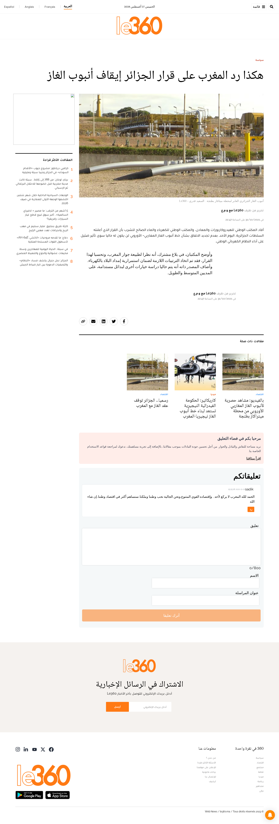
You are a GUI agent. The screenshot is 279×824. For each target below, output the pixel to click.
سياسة (260, 60)
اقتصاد (260, 762)
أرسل (117, 706)
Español (9, 6)
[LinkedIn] (26, 749)
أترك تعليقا (171, 615)
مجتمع (260, 767)
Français (50, 6)
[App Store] (57, 794)
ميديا (261, 776)
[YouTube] (34, 749)
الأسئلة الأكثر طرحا (206, 762)
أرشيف (212, 781)
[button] (270, 815)
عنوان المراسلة (247, 593)
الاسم (254, 575)
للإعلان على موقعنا (206, 767)
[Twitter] (42, 749)
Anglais (29, 6)
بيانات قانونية (209, 772)
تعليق (254, 525)
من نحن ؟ (211, 757)
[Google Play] (29, 794)
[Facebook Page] (51, 749)
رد (251, 509)
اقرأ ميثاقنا (253, 458)
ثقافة (261, 772)
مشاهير (260, 786)
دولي (261, 790)
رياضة (261, 781)
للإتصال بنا (210, 776)
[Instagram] (17, 749)
